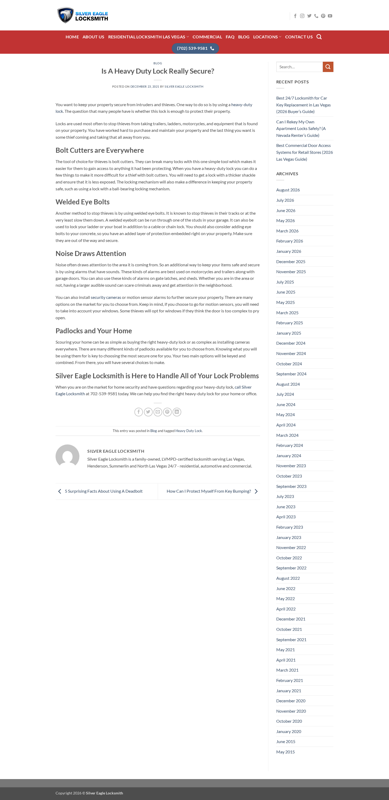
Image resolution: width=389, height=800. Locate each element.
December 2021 (290, 618)
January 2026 (288, 251)
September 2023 (291, 486)
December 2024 (290, 342)
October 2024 (289, 363)
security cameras (106, 297)
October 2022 (289, 557)
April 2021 (286, 659)
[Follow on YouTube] (330, 16)
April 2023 (286, 516)
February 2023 (289, 526)
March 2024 (287, 435)
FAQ (230, 36)
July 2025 (285, 281)
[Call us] (316, 16)
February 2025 (289, 322)
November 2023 (291, 465)
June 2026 (285, 210)
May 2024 (285, 414)
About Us (94, 36)
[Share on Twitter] (148, 412)
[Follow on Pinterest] (323, 16)
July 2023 (285, 496)
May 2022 (285, 598)
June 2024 (285, 404)
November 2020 (291, 710)
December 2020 (290, 700)
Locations (265, 36)
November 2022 (291, 547)
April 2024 (286, 424)
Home (72, 36)
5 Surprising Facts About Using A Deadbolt (103, 490)
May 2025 (285, 302)
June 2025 (285, 291)
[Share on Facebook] (138, 412)
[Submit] (328, 67)
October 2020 (289, 720)
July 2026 (285, 200)
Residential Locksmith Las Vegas (147, 36)
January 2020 (288, 731)
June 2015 (285, 741)
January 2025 (288, 332)
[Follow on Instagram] (302, 16)
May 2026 (285, 220)
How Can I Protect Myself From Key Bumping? (209, 490)
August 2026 (288, 189)
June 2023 (285, 506)
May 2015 (285, 751)
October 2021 (289, 629)
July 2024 (285, 394)
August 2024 (288, 383)
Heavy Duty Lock (188, 431)
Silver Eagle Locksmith (184, 86)
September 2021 (291, 639)
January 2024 (288, 455)
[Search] (319, 36)
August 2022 (288, 578)
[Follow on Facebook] (295, 16)
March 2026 (287, 230)
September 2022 (291, 567)
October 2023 (289, 475)
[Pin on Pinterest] (167, 412)
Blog (244, 36)
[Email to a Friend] (157, 412)
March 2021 (287, 669)
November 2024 (291, 353)
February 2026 (289, 240)
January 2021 (288, 690)
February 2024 (289, 445)
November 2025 (291, 271)
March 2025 (287, 312)
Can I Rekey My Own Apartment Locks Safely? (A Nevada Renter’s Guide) (301, 128)
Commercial (207, 36)
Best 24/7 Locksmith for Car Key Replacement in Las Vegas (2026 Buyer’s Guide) (303, 104)
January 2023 (288, 537)
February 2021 (289, 680)
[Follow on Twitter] (309, 16)
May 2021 (285, 649)
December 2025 (290, 261)
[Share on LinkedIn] (177, 412)
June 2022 (285, 588)
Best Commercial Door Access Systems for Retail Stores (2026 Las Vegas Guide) (304, 152)
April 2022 (286, 608)
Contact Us (299, 36)
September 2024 (291, 373)
